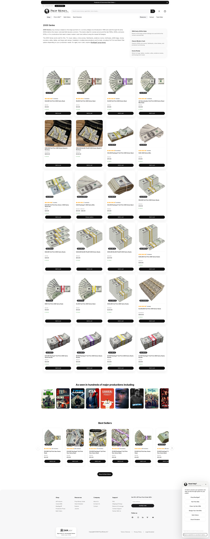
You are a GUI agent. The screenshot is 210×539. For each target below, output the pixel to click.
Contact (152, 17)
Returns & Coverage (117, 506)
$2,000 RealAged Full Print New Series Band (165, 452)
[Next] (172, 448)
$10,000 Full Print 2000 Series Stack (55, 101)
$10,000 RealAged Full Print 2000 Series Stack (120, 153)
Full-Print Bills (195, 501)
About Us (96, 501)
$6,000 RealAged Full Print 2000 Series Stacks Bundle (89, 356)
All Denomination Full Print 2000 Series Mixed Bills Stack (151, 101)
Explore (77, 506)
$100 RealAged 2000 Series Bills (85, 205)
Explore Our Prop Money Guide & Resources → (105, 2)
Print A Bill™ (57, 17)
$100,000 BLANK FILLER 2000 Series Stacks (88, 252)
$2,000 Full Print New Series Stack (142, 452)
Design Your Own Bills (195, 510)
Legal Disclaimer (149, 532)
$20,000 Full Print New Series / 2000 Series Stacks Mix (57, 205)
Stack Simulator (77, 17)
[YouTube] (152, 517)
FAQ (113, 501)
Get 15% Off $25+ (60, 6)
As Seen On (97, 504)
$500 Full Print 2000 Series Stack (54, 304)
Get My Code (143, 505)
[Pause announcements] (167, 2)
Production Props (60, 508)
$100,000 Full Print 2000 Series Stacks (149, 257)
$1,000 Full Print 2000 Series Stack (85, 304)
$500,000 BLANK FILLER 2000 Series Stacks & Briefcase (88, 149)
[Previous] (38, 448)
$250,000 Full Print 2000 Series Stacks (118, 304)
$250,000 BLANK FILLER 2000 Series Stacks (119, 252)
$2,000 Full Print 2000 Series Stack (117, 101)
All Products (59, 501)
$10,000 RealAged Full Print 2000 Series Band (120, 205)
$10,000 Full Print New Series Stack (52, 452)
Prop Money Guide (80, 501)
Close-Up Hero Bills (195, 506)
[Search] (153, 11)
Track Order (159, 17)
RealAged (59, 506)
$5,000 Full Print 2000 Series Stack (85, 101)
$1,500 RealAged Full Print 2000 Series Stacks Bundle (152, 356)
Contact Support (116, 508)
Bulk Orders (67, 17)
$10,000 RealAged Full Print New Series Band (75, 452)
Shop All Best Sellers (105, 474)
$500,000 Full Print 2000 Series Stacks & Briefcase (56, 149)
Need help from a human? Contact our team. (194, 531)
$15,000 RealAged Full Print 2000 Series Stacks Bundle (56, 356)
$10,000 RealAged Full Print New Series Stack (97, 452)
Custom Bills (59, 504)
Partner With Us (116, 511)
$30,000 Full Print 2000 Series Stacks (55, 252)
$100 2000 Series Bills (145, 153)
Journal (77, 508)
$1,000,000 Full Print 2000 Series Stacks (150, 309)
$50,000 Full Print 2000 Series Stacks (149, 200)
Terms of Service (125, 532)
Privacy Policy (138, 532)
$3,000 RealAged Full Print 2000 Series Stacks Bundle (120, 356)
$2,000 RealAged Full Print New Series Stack (119, 452)
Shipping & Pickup (117, 504)
